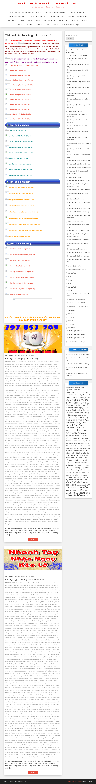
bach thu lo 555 (14, 585)
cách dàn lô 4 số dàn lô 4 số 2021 (43, 592)
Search (70, 38)
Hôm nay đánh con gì (75, 460)
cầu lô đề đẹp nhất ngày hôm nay (39, 657)
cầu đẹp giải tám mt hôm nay (79, 252)
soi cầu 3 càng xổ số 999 (40, 469)
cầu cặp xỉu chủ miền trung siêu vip (22, 272)
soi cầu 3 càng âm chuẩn (34, 438)
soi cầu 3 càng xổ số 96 (24, 469)
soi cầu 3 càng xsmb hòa (13, 481)
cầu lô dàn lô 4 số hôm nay (38, 647)
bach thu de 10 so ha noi (37, 583)
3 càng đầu (52, 369)
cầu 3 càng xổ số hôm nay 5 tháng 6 (47, 412)
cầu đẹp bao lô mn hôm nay (79, 199)
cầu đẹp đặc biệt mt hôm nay (79, 249)
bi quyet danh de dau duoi (41, 388)
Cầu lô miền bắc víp (78, 12)
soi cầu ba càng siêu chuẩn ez (23, 502)
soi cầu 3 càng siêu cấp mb (18, 158)
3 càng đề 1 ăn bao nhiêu (19, 371)
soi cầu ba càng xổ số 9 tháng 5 (42, 509)
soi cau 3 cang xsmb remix (51, 481)
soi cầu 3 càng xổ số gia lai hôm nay (43, 471)
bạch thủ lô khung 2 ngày (70, 25)
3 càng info (32, 378)
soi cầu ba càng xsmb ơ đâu (26, 519)
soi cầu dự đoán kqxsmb (77, 478)
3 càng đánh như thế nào (40, 369)
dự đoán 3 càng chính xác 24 (36, 659)
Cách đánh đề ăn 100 (75, 426)
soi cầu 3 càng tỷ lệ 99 (26, 462)
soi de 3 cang (46, 521)
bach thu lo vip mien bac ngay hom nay (77, 391)
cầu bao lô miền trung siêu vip (20, 266)
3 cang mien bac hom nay (43, 383)
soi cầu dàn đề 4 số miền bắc (20, 99)
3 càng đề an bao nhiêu (36, 371)
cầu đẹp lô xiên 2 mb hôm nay (79, 160)
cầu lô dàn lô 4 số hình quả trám (19, 647)
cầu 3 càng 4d (41, 390)
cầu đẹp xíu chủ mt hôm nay (79, 230)
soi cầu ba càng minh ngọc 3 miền (37, 493)
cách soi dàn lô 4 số (29, 595)
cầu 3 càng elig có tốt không (23, 395)
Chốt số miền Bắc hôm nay (77, 401)
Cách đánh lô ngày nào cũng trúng (77, 419)
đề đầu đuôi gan (48, 436)
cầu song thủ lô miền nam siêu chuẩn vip (23, 218)
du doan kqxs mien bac (34, 424)
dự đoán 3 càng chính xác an (36, 426)
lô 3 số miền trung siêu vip (19, 294)
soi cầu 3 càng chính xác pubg (18, 445)
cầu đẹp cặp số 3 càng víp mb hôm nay (24, 579)
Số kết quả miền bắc (76, 331)
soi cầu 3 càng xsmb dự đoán (32, 479)
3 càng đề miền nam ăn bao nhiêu (44, 374)
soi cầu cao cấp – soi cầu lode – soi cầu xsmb (48, 3)
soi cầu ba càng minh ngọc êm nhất (28, 495)
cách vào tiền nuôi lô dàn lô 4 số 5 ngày (40, 597)
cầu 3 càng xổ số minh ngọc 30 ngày (16, 630)
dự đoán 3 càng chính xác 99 (17, 426)
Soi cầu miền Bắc (81, 485)
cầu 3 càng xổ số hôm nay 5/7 (14, 414)
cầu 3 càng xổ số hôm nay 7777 (35, 414)
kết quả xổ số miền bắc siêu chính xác (77, 462)
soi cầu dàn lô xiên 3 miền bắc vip (21, 147)
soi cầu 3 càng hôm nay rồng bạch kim (33, 450)
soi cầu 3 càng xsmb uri (37, 483)
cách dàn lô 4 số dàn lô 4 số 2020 (21, 592)
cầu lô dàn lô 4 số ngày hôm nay (15, 654)
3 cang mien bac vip (25, 388)
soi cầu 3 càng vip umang (46, 467)
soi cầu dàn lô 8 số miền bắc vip (20, 136)
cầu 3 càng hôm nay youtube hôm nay (22, 397)
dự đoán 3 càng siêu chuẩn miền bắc (24, 431)
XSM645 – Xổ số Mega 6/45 (78, 306)
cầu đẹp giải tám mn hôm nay (80, 208)
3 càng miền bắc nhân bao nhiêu (43, 385)
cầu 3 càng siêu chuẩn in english (40, 405)
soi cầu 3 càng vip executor (14, 467)
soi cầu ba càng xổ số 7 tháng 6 (21, 509)
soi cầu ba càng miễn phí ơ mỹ (15, 493)
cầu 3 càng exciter (39, 395)
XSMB (22, 21)
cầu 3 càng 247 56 (14, 602)
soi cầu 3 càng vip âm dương (49, 464)
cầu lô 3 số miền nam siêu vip (19, 237)
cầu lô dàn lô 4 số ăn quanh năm (37, 642)
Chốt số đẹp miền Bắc (77, 404)
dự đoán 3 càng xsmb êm (35, 433)
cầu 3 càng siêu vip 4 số (25, 621)
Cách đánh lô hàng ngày (78, 415)
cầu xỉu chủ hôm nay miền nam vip (21, 187)
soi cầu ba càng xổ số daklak (44, 512)
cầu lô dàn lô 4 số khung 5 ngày (46, 649)
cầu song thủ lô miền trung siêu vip (22, 277)
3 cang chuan (50, 366)
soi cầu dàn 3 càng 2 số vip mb (20, 164)
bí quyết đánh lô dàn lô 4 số (33, 590)
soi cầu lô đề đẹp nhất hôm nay (34, 757)
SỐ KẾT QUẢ (51, 25)
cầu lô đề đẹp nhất (22, 657)
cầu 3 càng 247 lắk (16, 390)
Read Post (33, 539)
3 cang (52, 362)
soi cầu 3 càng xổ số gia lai (22, 471)
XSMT (38, 21)
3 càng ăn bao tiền (24, 366)
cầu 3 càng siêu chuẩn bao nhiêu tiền (17, 405)
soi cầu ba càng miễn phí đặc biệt (24, 490)
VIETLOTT (62, 21)
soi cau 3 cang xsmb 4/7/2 (27, 476)
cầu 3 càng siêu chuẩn (29, 402)
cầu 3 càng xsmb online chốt (45, 421)
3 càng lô (48, 378)
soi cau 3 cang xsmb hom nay (32, 481)
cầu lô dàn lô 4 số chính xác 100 (27, 645)
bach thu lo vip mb (37, 585)
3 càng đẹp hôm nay (35, 376)
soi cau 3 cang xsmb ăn (44, 476)
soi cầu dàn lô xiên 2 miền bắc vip (21, 142)
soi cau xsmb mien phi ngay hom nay (77, 474)
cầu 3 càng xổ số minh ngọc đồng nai (26, 419)
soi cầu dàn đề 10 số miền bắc (20, 114)
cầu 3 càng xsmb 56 (29, 421)
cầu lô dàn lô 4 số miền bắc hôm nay (48, 652)
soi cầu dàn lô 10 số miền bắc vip (20, 170)
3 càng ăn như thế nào (38, 366)
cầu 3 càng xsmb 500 (15, 421)
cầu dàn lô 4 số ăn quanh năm (47, 635)
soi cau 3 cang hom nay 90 (45, 447)
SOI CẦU (85, 21)
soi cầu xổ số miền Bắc (77, 489)
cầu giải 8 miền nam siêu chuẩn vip (21, 200)
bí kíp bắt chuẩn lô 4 (31, 587)
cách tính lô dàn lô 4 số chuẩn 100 (16, 597)
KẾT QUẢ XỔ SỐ (49, 21)
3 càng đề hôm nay (15, 374)
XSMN (30, 21)
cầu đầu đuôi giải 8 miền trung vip (21, 283)
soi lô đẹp (55, 521)
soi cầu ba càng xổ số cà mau (25, 512)
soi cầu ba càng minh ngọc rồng (46, 498)
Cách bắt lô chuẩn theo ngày (77, 406)
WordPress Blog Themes (75, 781)
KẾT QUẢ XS (12, 21)
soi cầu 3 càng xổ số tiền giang (30, 474)
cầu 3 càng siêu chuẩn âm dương (48, 402)
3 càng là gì (40, 378)
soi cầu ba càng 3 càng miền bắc (32, 486)
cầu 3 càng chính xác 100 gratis (41, 393)
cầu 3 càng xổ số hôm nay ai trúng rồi (17, 628)
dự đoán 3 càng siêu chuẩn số (46, 431)
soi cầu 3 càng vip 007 (40, 462)
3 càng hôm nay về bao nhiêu (18, 378)
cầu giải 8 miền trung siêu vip (20, 260)
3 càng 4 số (52, 364)
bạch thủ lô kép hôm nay (72, 395)
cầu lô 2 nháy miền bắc (19, 640)
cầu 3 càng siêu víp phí (25, 409)
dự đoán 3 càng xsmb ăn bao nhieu (24, 669)
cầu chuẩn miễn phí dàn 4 (29, 635)
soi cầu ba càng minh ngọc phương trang (22, 498)
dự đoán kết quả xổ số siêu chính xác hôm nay (78, 437)
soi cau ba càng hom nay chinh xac (37, 488)
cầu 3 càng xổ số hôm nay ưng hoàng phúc (29, 417)
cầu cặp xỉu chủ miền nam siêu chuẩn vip (23, 212)
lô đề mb (54, 671)
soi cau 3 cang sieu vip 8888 (23, 459)
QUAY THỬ (39, 25)
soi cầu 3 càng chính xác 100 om (41, 440)
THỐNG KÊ (74, 21)
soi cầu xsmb (78, 486)
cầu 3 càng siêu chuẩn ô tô (24, 407)
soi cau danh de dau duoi (33, 521)
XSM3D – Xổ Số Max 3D (77, 303)
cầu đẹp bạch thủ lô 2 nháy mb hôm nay (24, 65)
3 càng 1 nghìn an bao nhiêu (24, 364)
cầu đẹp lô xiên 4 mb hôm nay (80, 168)
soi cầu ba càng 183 (15, 486)
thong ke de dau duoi (12, 524)
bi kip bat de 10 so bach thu (47, 587)
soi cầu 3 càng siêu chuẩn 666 (40, 452)
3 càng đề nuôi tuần (21, 376)
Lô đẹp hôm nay (80, 465)
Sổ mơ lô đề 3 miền (57, 16)
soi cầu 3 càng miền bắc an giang (19, 452)
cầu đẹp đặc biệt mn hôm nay (79, 180)
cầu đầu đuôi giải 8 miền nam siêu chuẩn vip (24, 224)
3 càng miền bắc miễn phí (23, 385)
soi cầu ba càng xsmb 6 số (36, 517)
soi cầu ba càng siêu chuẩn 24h (35, 500)
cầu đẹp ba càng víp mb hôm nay (21, 358)
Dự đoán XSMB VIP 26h (79, 443)
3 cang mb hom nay (28, 381)
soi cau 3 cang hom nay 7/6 (27, 447)
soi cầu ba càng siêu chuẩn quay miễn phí (22, 505)
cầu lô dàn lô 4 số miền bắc (26, 652)
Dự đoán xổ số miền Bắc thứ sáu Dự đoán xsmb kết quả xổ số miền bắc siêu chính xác (78, 454)
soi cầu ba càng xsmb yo (16, 521)
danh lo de (22, 424)
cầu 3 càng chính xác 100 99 (21, 393)
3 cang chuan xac (25, 369)
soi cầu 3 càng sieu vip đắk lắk (43, 459)
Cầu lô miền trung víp (37, 16)
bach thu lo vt (19, 587)
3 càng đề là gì (27, 374)
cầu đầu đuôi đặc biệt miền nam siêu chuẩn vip (25, 230)
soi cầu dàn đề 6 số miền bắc (20, 104)
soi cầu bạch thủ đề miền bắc (20, 90)
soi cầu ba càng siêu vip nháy (46, 505)
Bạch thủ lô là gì (25, 585)
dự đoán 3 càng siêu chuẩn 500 (28, 428)
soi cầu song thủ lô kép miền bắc (21, 85)
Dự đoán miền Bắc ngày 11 (74, 441)
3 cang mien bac (40, 381)
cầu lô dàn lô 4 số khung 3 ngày (25, 649)
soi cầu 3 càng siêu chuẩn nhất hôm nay (35, 455)
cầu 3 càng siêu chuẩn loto (19, 619)
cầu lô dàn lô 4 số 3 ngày (18, 642)
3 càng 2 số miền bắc (40, 364)
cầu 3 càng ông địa (15, 402)
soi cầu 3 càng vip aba (31, 464)
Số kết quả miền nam (76, 338)
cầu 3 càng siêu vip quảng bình (43, 409)
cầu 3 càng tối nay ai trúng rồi (25, 412)
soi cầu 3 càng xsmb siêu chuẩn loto (17, 483)
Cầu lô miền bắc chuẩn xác (55, 12)
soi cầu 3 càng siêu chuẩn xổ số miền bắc (34, 457)
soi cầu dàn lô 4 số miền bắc (20, 119)
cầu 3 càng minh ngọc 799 (31, 400)
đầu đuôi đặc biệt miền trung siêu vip (22, 289)
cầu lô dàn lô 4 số (41, 640)
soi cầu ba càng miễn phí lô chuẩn (47, 490)
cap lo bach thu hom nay (32, 599)
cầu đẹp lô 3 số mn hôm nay (79, 212)
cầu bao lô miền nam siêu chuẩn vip (22, 206)
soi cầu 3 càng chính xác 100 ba (19, 440)
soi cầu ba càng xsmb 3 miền (18, 517)
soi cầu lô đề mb (50, 757)
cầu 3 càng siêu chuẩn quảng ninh (45, 407)
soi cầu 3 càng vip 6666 (16, 464)
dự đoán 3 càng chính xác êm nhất (45, 661)
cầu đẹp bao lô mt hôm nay (79, 240)
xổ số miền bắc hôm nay (78, 494)
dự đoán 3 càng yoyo (14, 436)
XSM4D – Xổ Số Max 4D (77, 299)
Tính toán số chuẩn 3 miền (77, 16)
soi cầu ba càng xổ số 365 (34, 507)
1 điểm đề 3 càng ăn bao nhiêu (39, 362)
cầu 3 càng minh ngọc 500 (13, 400)
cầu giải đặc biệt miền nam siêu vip (21, 193)
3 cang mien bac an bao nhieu (25, 383)
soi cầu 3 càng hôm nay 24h (38, 445)
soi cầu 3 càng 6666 (18, 438)
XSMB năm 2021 (77, 493)
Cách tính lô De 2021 (80, 410)
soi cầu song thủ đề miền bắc (20, 95)
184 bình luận (22, 583)
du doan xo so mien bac (76, 431)
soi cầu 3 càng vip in (30, 467)
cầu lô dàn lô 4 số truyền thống (36, 654)
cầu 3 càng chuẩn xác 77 (18, 607)
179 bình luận (22, 362)
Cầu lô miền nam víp (16, 16)
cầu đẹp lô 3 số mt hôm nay (79, 256)
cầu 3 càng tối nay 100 (23, 623)
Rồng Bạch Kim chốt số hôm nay (77, 472)
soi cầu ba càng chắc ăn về (17, 488)
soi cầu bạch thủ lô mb (18, 70)
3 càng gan (46, 376)
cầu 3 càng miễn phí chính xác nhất (47, 397)
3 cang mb (55, 378)
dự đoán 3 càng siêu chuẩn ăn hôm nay (37, 664)
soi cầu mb (71, 485)
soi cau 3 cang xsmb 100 (49, 474)
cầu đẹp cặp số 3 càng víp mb (35, 638)
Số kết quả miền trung (77, 334)
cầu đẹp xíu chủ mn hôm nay (79, 190)
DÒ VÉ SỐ (20, 25)
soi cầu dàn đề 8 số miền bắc (20, 109)
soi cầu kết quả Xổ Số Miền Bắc (77, 481)
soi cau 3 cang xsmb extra (51, 479)
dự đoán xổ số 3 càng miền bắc (32, 436)
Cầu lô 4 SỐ (31, 640)
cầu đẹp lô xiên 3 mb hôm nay (79, 164)
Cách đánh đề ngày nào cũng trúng (78, 423)
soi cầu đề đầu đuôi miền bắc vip (20, 175)
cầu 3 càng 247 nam (29, 390)
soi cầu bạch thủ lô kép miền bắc (21, 80)
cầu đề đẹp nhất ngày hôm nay (15, 638)
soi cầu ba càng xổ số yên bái (33, 514)
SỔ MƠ (29, 25)
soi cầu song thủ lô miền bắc (20, 75)
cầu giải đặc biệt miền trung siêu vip (22, 254)
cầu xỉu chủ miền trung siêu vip (21, 249)
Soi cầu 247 (78, 477)
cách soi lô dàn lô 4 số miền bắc (46, 595)
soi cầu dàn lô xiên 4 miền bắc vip (21, 153)
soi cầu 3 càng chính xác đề (28, 443)
